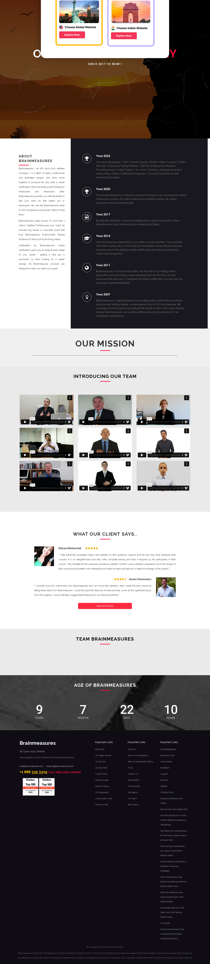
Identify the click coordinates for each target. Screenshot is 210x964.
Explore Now (72, 34)
